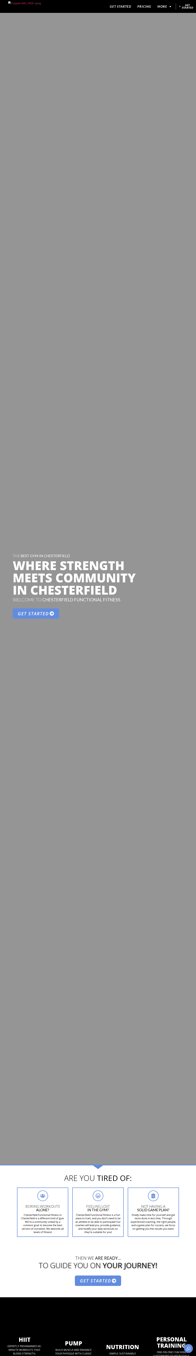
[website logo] (24, 6)
